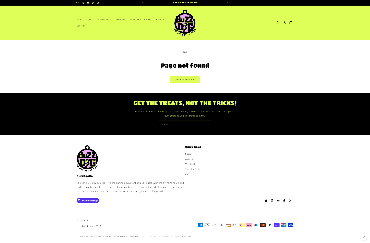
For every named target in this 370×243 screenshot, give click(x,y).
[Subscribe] (208, 124)
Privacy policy (134, 236)
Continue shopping (185, 79)
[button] (89, 20)
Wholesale (190, 164)
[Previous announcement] (142, 2)
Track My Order (193, 169)
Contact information (183, 236)
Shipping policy (165, 236)
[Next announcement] (227, 2)
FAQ (187, 174)
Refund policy (119, 236)
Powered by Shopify (102, 236)
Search (188, 154)
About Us (190, 159)
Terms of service (149, 236)
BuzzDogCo (89, 236)
